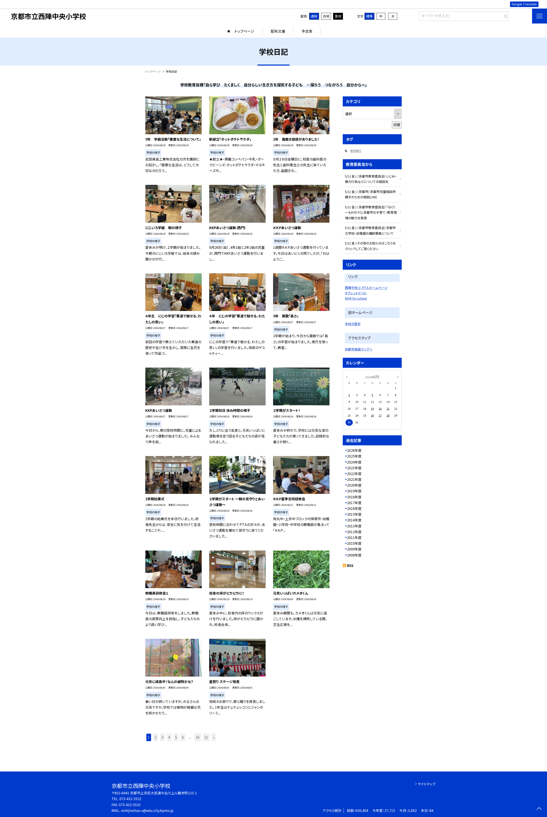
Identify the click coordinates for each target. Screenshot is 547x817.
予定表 (306, 31)
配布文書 (278, 31)
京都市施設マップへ (358, 349)
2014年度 (354, 520)
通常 (314, 16)
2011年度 (354, 537)
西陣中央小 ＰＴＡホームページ (366, 287)
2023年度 (354, 467)
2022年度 (354, 473)
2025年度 (354, 456)
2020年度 (354, 485)
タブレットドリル (355, 293)
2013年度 (354, 525)
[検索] (505, 15)
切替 (396, 124)
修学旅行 (355, 151)
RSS (350, 565)
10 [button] (197, 737)
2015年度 (354, 514)
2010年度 (354, 543)
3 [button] (162, 737)
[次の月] (397, 376)
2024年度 (354, 462)
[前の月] (346, 376)
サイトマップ (426, 783)
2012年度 (354, 531)
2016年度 (354, 508)
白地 (326, 16)
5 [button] (176, 737)
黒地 (338, 16)
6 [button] (183, 737)
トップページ (244, 31)
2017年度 (354, 502)
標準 (369, 16)
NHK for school (356, 298)
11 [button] (206, 737)
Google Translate (524, 4)
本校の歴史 (353, 323)
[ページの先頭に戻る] (539, 809)
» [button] (214, 737)
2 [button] (155, 737)
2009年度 (354, 549)
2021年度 (354, 479)
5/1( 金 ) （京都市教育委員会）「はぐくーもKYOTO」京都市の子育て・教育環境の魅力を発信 (371, 212)
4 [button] (169, 737)
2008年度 (354, 555)
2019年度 (354, 490)
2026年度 (354, 450)
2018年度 (354, 496)
